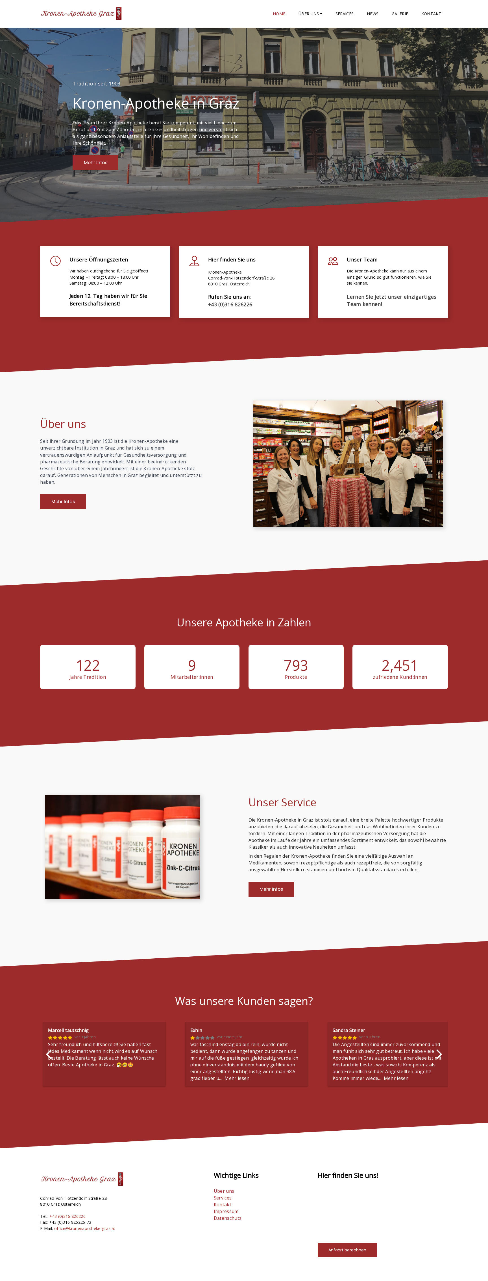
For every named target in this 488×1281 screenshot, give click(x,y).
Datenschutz (228, 1218)
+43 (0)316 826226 (230, 304)
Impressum (226, 1211)
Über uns (224, 1191)
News (372, 13)
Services (345, 13)
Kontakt (431, 13)
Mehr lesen (92, 1078)
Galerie (400, 13)
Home (279, 13)
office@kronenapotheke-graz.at (84, 1228)
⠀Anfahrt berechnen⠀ (347, 1250)
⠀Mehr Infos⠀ (95, 162)
